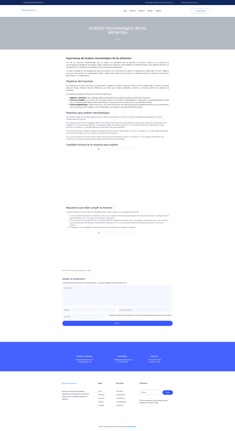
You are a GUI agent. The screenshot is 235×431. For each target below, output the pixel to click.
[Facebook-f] (204, 3)
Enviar (117, 323)
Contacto (122, 356)
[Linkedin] (207, 3)
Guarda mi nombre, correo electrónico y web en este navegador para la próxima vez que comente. (140, 315)
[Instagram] (210, 3)
